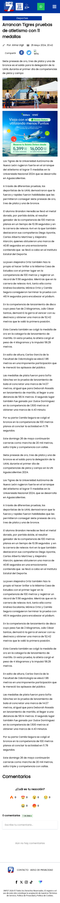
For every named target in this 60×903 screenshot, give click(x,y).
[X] (21, 882)
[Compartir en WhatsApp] (36, 52)
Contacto (22, 869)
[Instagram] (26, 882)
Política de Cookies (45, 895)
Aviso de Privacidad (41, 869)
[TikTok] (31, 882)
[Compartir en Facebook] (21, 52)
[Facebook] (16, 882)
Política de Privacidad (26, 895)
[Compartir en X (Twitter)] (28, 52)
